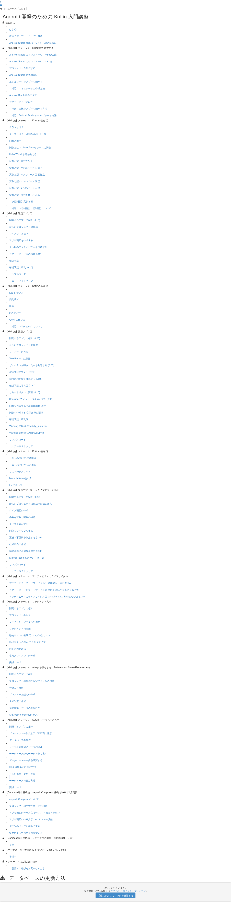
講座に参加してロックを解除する (115, 895)
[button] (0, 1)
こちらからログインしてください (128, 891)
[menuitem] (1, 5)
